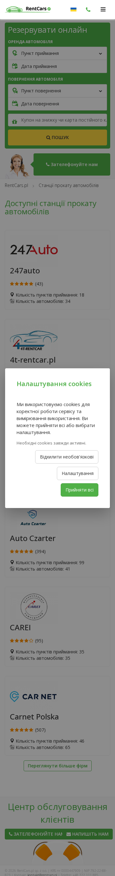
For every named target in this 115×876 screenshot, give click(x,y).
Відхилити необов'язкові (67, 457)
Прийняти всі (79, 490)
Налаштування (78, 473)
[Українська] (73, 9)
